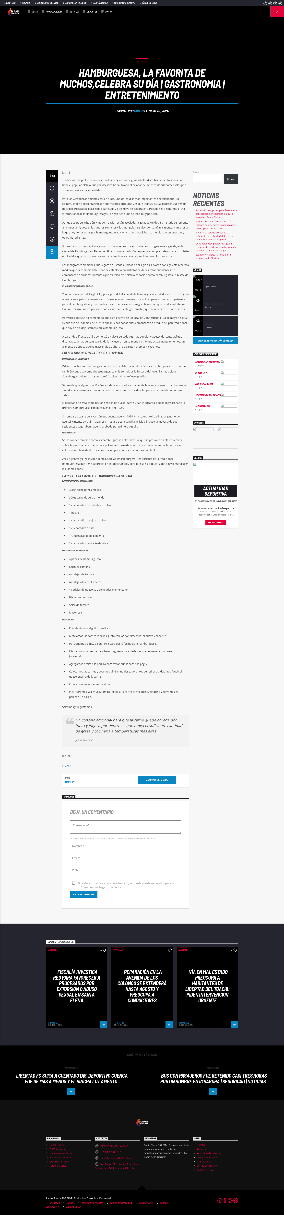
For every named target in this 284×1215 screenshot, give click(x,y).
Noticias (74, 11)
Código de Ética (149, 2)
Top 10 (108, 11)
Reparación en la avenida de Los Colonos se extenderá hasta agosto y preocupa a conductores (216, 225)
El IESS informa (57, 1149)
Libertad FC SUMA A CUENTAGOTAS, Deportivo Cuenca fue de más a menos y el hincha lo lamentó (72, 1078)
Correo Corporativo (124, 2)
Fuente (66, 766)
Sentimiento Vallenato (208, 395)
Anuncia (26, 2)
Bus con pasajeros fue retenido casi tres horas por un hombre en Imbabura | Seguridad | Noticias (213, 1078)
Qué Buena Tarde (204, 384)
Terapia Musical (58, 1165)
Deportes (92, 11)
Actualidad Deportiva (207, 362)
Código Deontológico (75, 2)
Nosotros (10, 2)
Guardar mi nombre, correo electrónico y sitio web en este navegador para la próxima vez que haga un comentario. (126, 883)
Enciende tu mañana (60, 1153)
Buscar (196, 172)
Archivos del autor (157, 779)
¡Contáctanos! (100, 2)
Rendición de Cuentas (47, 2)
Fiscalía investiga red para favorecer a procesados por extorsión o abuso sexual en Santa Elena (216, 214)
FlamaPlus (53, 1022)
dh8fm (139, 111)
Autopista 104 (202, 406)
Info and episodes (216, 522)
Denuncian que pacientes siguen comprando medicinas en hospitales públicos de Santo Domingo (216, 247)
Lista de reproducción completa (215, 340)
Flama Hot (201, 373)
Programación (54, 11)
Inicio (35, 11)
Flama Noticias (57, 1144)
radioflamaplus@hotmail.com (117, 1158)
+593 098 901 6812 (111, 1152)
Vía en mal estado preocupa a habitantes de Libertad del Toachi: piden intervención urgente (214, 236)
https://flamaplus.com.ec (114, 1145)
